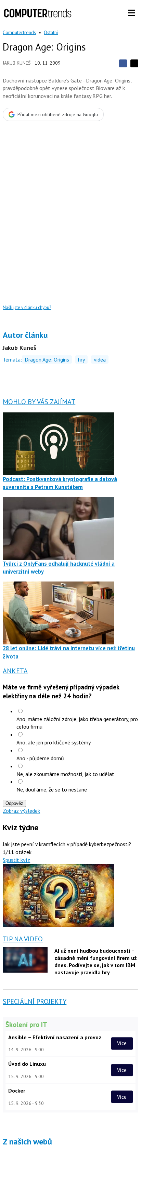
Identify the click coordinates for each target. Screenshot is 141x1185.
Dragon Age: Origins (47, 359)
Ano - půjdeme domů (40, 758)
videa (100, 359)
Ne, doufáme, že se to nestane (51, 789)
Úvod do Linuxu (27, 1063)
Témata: (12, 359)
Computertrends (19, 32)
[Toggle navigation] (131, 13)
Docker (16, 1090)
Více (122, 1043)
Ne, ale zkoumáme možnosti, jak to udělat (65, 774)
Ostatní (51, 32)
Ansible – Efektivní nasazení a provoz (54, 1037)
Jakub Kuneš (16, 63)
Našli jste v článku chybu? (27, 307)
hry (81, 359)
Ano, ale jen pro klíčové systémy (53, 742)
